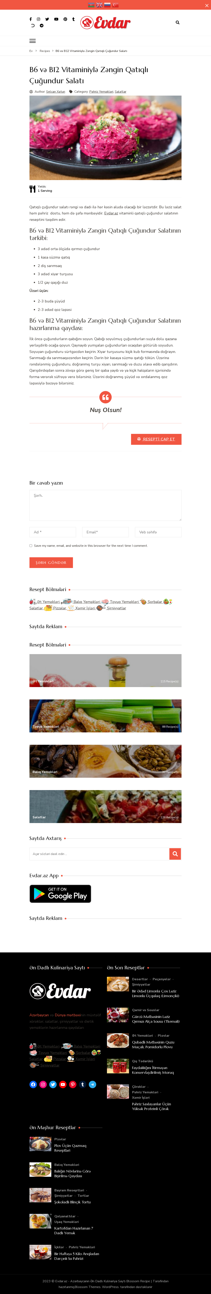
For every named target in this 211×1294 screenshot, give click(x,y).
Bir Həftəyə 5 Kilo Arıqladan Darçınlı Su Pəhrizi (76, 1256)
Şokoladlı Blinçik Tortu (72, 1202)
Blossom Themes (88, 1287)
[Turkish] (115, 4)
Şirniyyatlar (116, 608)
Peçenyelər (162, 979)
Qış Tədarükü (142, 1061)
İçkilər (59, 1247)
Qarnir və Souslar (145, 1010)
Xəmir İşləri (85, 608)
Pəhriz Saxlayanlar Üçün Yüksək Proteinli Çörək (151, 1106)
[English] (99, 4)
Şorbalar (155, 601)
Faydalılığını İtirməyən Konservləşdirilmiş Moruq (153, 1070)
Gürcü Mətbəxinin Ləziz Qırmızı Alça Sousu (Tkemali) (156, 1019)
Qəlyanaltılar (64, 1216)
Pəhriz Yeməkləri (101, 91)
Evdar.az (111, 213)
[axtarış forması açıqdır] (178, 23)
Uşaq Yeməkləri (66, 1222)
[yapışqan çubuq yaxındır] (207, 6)
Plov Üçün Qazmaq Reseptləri (70, 1148)
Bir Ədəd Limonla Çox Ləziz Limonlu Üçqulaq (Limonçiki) (155, 993)
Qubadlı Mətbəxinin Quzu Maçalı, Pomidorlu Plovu (153, 1044)
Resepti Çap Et (158, 439)
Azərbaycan (39, 1015)
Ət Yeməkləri (48, 601)
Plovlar (163, 1035)
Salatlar (120, 91)
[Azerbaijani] (91, 4)
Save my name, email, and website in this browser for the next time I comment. (91, 545)
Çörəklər (138, 1086)
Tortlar (83, 1195)
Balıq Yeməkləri (87, 601)
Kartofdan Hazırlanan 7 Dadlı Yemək (73, 1230)
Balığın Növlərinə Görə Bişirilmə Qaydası (72, 1173)
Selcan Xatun (55, 91)
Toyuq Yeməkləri (124, 601)
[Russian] (107, 4)
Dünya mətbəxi (68, 1015)
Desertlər (140, 979)
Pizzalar (59, 608)
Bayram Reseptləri (69, 1190)
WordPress (110, 1287)
